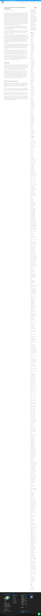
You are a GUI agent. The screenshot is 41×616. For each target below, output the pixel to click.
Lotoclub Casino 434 (33, 421)
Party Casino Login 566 (34, 462)
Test (31, 513)
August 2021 (32, 109)
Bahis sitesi (32, 199)
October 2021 (32, 107)
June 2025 (32, 54)
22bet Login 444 (33, 187)
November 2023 (33, 77)
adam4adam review (33, 188)
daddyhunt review (33, 307)
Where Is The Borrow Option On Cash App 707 (33, 559)
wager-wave (32, 554)
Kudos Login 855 (33, 413)
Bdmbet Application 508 (34, 224)
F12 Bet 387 (32, 323)
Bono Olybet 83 (33, 282)
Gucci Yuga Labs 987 (33, 346)
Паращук (32, 582)
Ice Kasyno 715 (33, 365)
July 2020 (32, 124)
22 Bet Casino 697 (33, 162)
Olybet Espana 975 (33, 452)
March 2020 (32, 129)
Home (19, 2)
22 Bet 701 (32, 156)
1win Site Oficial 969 (33, 146)
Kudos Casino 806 (33, 381)
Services (26, 2)
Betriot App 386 (33, 247)
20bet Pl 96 (32, 148)
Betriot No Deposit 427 (34, 260)
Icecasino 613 (32, 373)
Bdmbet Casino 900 (33, 228)
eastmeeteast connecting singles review (33, 319)
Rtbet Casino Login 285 (34, 501)
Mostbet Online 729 (33, 430)
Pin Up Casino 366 (33, 469)
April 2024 (32, 71)
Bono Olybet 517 (33, 280)
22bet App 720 (32, 167)
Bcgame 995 (32, 205)
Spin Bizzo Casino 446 (33, 512)
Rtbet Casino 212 (33, 499)
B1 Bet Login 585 (33, 193)
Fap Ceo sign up (33, 324)
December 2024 (33, 61)
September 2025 (33, 50)
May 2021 (32, 113)
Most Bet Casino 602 (33, 427)
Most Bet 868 (32, 426)
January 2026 (32, 45)
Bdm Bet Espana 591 (33, 219)
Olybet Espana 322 (33, 448)
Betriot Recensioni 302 (34, 263)
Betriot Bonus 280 (33, 251)
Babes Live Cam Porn (33, 195)
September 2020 (33, 122)
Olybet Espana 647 (33, 449)
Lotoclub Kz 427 (33, 422)
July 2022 (32, 96)
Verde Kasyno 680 (33, 548)
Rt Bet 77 (32, 496)
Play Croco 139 (33, 472)
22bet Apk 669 (32, 164)
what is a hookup (33, 556)
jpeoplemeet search (33, 377)
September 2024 (33, 65)
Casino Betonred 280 (33, 292)
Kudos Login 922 (33, 415)
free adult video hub (33, 336)
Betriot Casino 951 (33, 255)
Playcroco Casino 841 (33, 476)
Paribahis (32, 458)
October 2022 (32, 92)
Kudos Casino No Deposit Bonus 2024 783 (33, 406)
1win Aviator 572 (33, 141)
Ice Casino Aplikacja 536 (34, 349)
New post (32, 433)
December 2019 (33, 133)
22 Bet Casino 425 (33, 159)
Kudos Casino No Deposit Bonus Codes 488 (33, 409)
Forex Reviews (32, 327)
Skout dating (32, 507)
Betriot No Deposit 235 (34, 257)
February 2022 (32, 102)
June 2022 (32, 97)
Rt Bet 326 (32, 495)
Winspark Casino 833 (33, 568)
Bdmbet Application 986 (34, 225)
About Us (22, 2)
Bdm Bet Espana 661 (33, 220)
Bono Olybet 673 (33, 281)
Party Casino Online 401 (34, 463)
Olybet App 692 (33, 439)
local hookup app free (33, 420)
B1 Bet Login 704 (33, 194)
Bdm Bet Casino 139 (33, 208)
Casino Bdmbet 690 (33, 291)
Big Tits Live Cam (33, 273)
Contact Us (38, 2)
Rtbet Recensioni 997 (33, 504)
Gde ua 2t (32, 337)
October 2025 (32, 49)
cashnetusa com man (33, 288)
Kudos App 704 (33, 380)
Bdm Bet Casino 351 (33, 209)
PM (31, 483)
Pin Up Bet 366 (33, 468)
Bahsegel (32, 200)
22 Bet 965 (32, 157)
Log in (31, 585)
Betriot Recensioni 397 (34, 266)
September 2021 (33, 108)
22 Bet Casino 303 (33, 158)
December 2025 (33, 46)
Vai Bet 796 (32, 522)
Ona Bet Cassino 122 (33, 454)
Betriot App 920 (33, 250)
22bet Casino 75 (33, 173)
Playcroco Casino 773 (33, 475)
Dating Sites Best (33, 309)
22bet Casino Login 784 (34, 184)
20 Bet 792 (32, 147)
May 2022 (32, 98)
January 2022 (32, 103)
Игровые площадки (33, 578)
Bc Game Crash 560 (33, 204)
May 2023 (32, 83)
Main (31, 425)
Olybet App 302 (33, 438)
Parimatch (32, 459)
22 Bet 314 (32, 152)
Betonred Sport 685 (33, 246)
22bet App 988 (32, 169)
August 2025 (32, 51)
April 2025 (32, 56)
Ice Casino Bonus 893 (33, 351)
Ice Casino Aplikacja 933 (34, 350)
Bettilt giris (32, 268)
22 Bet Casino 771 (33, 163)
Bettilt (31, 267)
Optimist (13, 614)
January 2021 (32, 117)
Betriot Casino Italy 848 (34, 256)
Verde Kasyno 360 (33, 546)
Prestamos (32, 486)
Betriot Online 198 (33, 261)
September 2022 (33, 93)
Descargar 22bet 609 (33, 314)
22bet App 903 (32, 168)
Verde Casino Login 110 (34, 542)
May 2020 (32, 127)
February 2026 (32, 44)
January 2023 (32, 88)
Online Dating (32, 457)
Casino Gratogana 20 (33, 295)
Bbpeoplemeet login (33, 203)
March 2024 (32, 72)
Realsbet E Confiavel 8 (33, 488)
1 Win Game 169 (33, 140)
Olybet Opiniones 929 (33, 453)
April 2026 (32, 41)
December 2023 (33, 76)
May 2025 (32, 55)
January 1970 (32, 134)
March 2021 (32, 114)
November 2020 (33, 119)
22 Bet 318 (32, 153)
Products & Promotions (32, 2)
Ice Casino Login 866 (33, 359)
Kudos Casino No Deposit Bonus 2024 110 (33, 403)
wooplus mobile (33, 576)
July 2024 (32, 67)
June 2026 (32, 39)
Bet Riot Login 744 (33, 236)
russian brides (32, 505)
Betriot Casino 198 (33, 252)
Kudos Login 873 (33, 414)
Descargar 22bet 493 (33, 313)
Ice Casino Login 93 (33, 360)
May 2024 (32, 70)
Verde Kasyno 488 (33, 547)
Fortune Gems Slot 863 (34, 330)
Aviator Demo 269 (33, 192)
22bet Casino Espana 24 (34, 174)
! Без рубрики (32, 137)
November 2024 (33, 62)
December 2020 (33, 118)
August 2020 (32, 123)
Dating (31, 308)
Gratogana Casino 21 (33, 338)
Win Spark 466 (32, 563)
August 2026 (32, 36)
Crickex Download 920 (33, 306)
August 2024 (32, 66)
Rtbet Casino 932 (33, 500)
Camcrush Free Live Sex (34, 285)
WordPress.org (32, 589)
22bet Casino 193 (33, 172)
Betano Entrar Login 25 (34, 241)
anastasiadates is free (33, 189)
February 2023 (32, 87)
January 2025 (32, 60)
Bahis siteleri (32, 198)
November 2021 (33, 106)
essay (31, 322)
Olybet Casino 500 (33, 447)
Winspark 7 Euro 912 (33, 564)
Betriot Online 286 (33, 262)
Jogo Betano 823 (33, 376)
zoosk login (32, 577)
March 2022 (32, 101)
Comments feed (33, 588)
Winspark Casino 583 (33, 567)
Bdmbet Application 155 (34, 223)
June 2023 (32, 82)
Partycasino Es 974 (33, 467)
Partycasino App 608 (33, 464)
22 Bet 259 (32, 151)
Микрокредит (32, 581)
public (31, 487)
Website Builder (33, 555)
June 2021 (32, 112)
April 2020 (32, 128)
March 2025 (32, 57)
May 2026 (32, 40)
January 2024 (32, 75)
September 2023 (33, 80)
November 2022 (33, 91)
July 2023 (32, 81)
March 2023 (32, 86)
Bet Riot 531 (32, 233)
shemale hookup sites (33, 506)
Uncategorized (32, 519)
